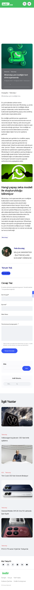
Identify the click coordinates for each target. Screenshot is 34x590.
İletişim (3, 578)
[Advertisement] (17, 26)
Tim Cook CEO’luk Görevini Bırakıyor (14, 476)
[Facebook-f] (13, 565)
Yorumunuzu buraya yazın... (10, 324)
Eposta (4, 304)
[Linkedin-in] (22, 565)
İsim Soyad (5, 295)
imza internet (7, 585)
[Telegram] (17, 565)
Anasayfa (4, 93)
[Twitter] (3, 565)
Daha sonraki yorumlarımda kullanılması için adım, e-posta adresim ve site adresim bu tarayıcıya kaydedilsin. (17, 344)
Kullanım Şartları (6, 581)
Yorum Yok (6, 84)
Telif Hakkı (17, 578)
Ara (4, 364)
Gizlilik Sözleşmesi (20, 581)
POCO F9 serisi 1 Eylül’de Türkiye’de (15, 549)
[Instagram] (8, 565)
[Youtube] (27, 565)
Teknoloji (12, 93)
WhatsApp (15, 84)
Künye (10, 578)
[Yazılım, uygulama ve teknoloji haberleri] (7, 4)
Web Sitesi (4, 314)
